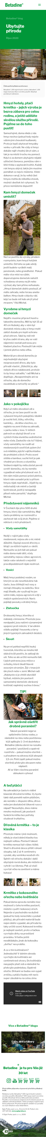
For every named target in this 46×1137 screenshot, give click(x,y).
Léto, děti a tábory (23, 1041)
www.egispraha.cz (19, 1111)
